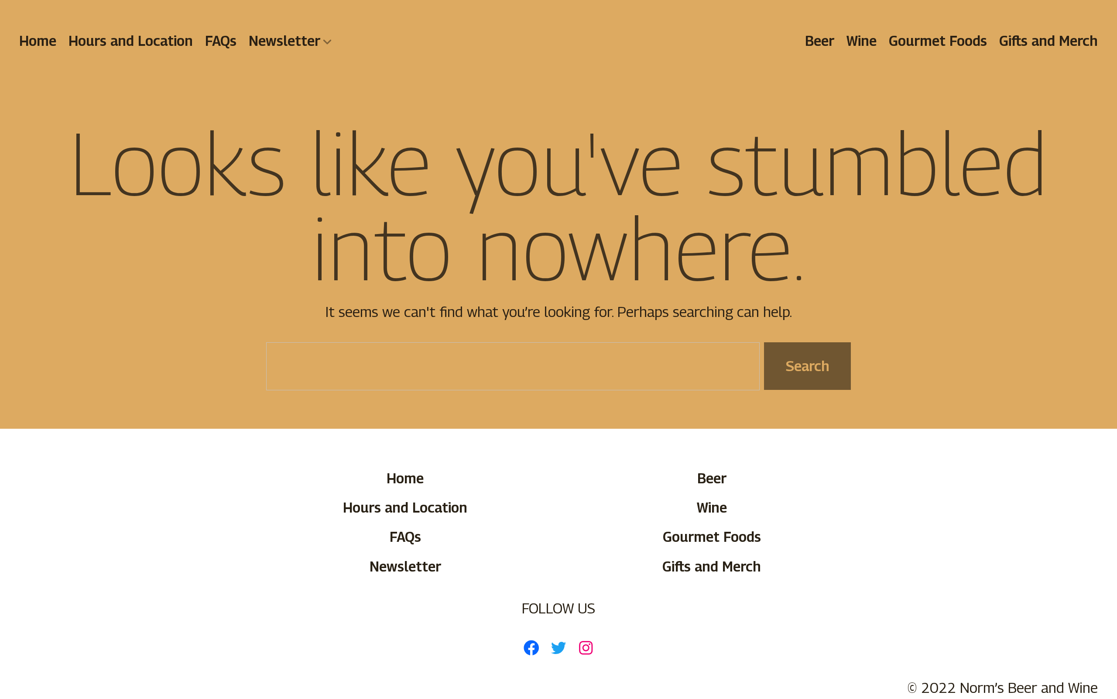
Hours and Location (131, 40)
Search (807, 366)
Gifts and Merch (1048, 40)
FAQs (220, 40)
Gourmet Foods (938, 40)
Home (37, 40)
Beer (819, 40)
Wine (861, 40)
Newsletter (284, 40)
